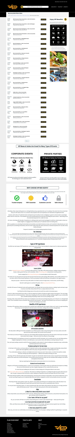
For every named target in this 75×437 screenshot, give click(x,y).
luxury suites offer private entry (17, 371)
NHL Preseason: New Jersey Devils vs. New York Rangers (24, 23)
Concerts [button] (53, 7)
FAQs (39, 425)
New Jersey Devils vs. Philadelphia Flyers (21, 38)
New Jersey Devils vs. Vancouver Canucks (21, 53)
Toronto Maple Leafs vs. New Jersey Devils (21, 121)
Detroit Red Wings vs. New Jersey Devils (21, 62)
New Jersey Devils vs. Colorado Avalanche (21, 77)
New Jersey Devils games (33, 274)
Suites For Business (10, 431)
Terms (39, 426)
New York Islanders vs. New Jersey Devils (21, 43)
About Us (40, 423)
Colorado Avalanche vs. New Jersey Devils (21, 97)
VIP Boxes (9, 423)
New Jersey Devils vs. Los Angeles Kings (21, 87)
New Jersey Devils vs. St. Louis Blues (20, 111)
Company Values (26, 423)
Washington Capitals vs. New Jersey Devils (21, 72)
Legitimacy (25, 425)
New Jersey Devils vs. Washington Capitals (21, 131)
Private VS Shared (10, 430)
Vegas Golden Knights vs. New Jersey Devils (21, 102)
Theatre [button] (60, 7)
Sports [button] (65, 7)
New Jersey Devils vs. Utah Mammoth (20, 48)
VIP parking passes (43, 272)
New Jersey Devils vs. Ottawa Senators (20, 58)
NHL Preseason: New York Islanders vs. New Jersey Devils (24, 33)
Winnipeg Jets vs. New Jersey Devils (20, 126)
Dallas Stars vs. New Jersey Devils (19, 92)
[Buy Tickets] (43, 20)
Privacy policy (25, 426)
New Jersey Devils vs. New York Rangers (20, 67)
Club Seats (9, 425)
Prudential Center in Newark (18, 270)
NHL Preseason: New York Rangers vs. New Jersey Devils (24, 28)
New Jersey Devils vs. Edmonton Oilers (20, 106)
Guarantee (25, 424)
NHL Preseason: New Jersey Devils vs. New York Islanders (24, 19)
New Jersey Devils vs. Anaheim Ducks (20, 82)
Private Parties (9, 429)
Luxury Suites (9, 424)
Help (39, 428)
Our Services (9, 426)
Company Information (42, 424)
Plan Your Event (10, 428)
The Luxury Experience (11, 432)
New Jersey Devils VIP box (49, 283)
